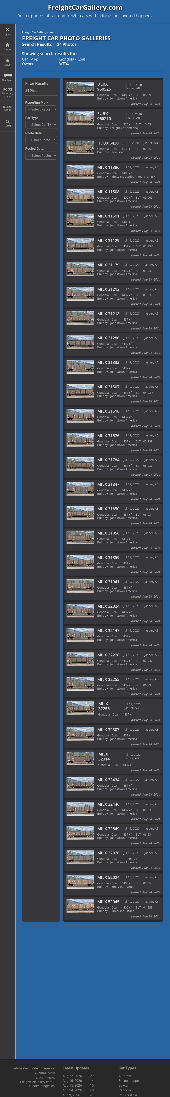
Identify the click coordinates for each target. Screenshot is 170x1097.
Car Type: (32, 118)
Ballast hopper (129, 1081)
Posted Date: (34, 149)
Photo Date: (34, 133)
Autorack (125, 1076)
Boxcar (124, 1085)
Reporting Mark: (37, 102)
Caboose (125, 1090)
